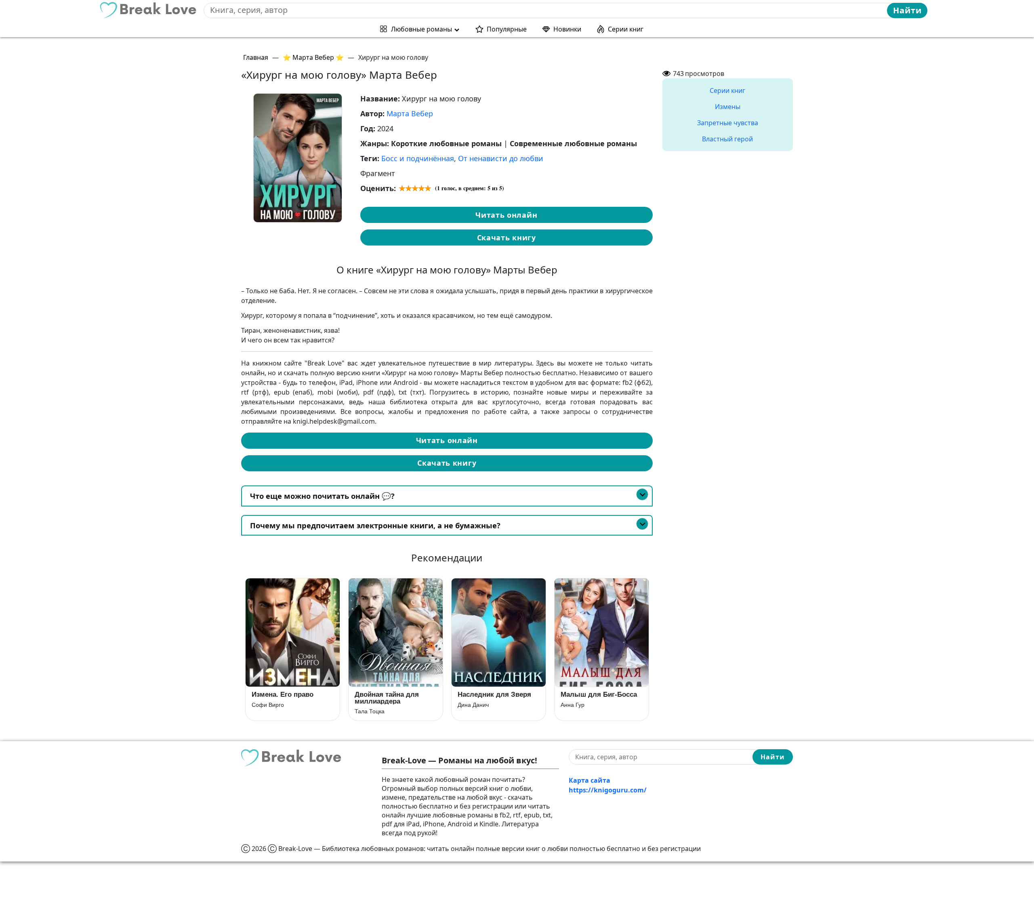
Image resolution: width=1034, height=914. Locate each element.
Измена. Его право (282, 694)
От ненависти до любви (500, 158)
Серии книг (625, 29)
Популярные (507, 29)
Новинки (567, 29)
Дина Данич (473, 705)
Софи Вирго (268, 705)
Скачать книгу (506, 237)
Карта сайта (589, 780)
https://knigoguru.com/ (608, 790)
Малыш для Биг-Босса (599, 694)
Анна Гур (572, 705)
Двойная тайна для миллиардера (387, 697)
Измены (727, 106)
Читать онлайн (506, 215)
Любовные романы (421, 29)
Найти (907, 10)
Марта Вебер (410, 113)
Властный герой (727, 138)
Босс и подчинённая (417, 158)
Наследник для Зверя (494, 694)
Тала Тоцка (370, 711)
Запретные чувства (727, 122)
